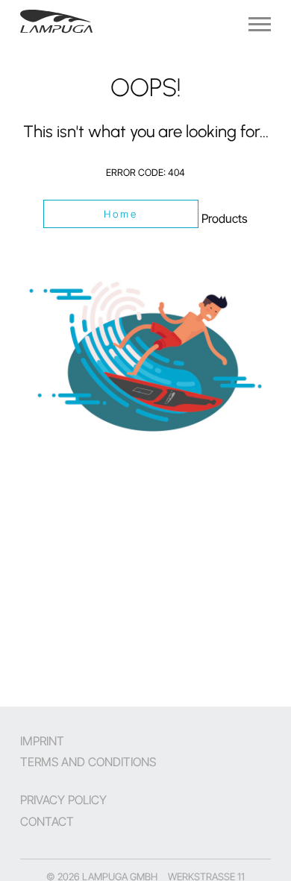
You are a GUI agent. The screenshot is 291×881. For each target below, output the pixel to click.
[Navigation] (259, 24)
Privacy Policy (63, 799)
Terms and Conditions (88, 761)
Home (121, 214)
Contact (47, 821)
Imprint (42, 740)
